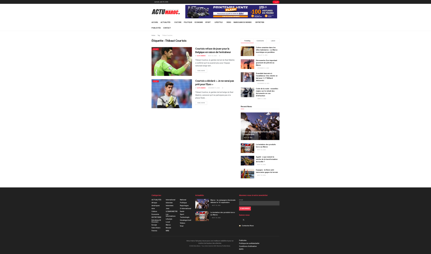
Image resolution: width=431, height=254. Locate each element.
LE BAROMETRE (171, 211)
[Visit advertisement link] (231, 11)
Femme (154, 231)
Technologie (184, 217)
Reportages (184, 205)
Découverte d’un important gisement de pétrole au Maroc (266, 62)
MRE (167, 231)
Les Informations (171, 215)
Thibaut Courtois (167, 35)
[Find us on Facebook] (239, 220)
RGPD (241, 249)
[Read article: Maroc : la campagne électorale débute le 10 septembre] (260, 126)
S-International (185, 208)
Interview (169, 203)
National (183, 200)
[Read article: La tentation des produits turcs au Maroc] (247, 148)
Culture (177, 22)
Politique (188, 22)
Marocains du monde (243, 22)
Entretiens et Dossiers (156, 221)
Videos (182, 223)
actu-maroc (201, 55)
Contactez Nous (248, 226)
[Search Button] (278, 25)
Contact (167, 28)
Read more (202, 70)
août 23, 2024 (212, 55)
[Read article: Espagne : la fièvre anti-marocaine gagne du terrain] (247, 173)
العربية (276, 2)
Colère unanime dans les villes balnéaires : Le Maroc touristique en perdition (267, 50)
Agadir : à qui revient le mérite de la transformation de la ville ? (267, 159)
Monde (168, 228)
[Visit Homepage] (166, 11)
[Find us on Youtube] (247, 220)
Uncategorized (185, 220)
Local (168, 222)
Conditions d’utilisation (248, 246)
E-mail (241, 200)
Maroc (168, 225)
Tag (159, 35)
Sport (208, 22)
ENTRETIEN (259, 22)
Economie (199, 22)
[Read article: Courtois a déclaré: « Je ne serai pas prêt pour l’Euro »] (172, 93)
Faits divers (156, 228)
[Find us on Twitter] (243, 220)
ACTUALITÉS (165, 22)
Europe (154, 225)
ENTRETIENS (156, 217)
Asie (153, 208)
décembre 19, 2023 (214, 88)
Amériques (156, 205)
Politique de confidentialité (249, 243)
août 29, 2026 (247, 137)
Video (228, 22)
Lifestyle (219, 22)
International (170, 200)
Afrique (154, 203)
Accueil (155, 22)
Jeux (167, 208)
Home (153, 35)
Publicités (156, 28)
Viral (181, 226)
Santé (182, 211)
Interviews (169, 205)
